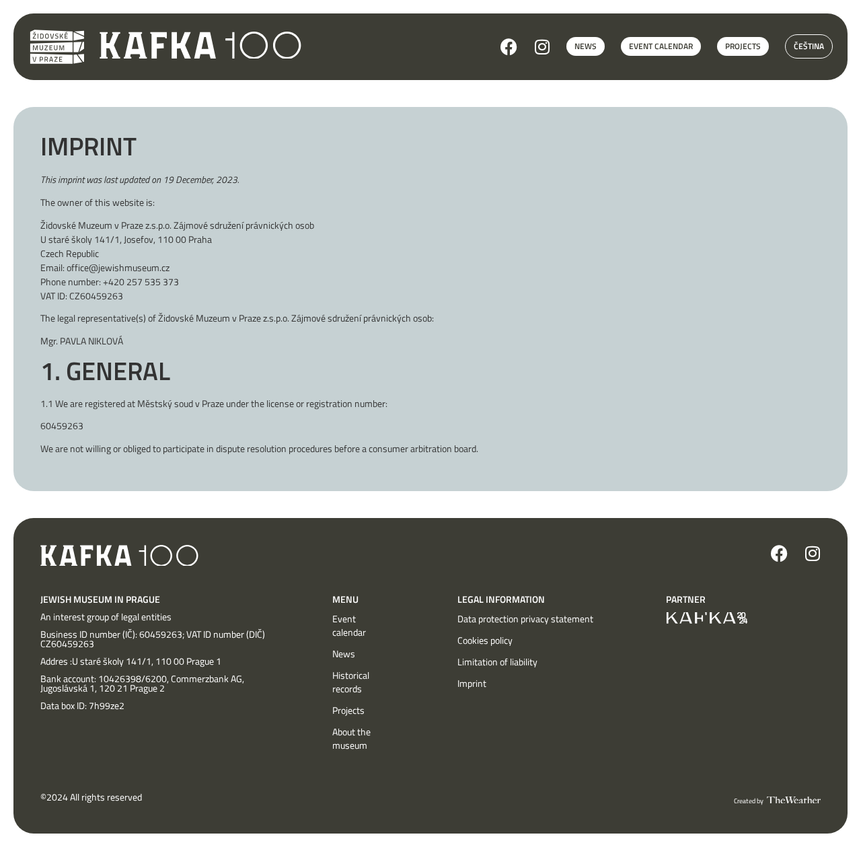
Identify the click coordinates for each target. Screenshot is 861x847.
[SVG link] (200, 45)
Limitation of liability (497, 662)
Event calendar (349, 625)
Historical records (350, 682)
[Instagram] (541, 46)
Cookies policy (485, 640)
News (343, 654)
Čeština (809, 46)
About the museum (351, 738)
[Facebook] (508, 46)
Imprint (471, 683)
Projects (348, 710)
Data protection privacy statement (525, 619)
